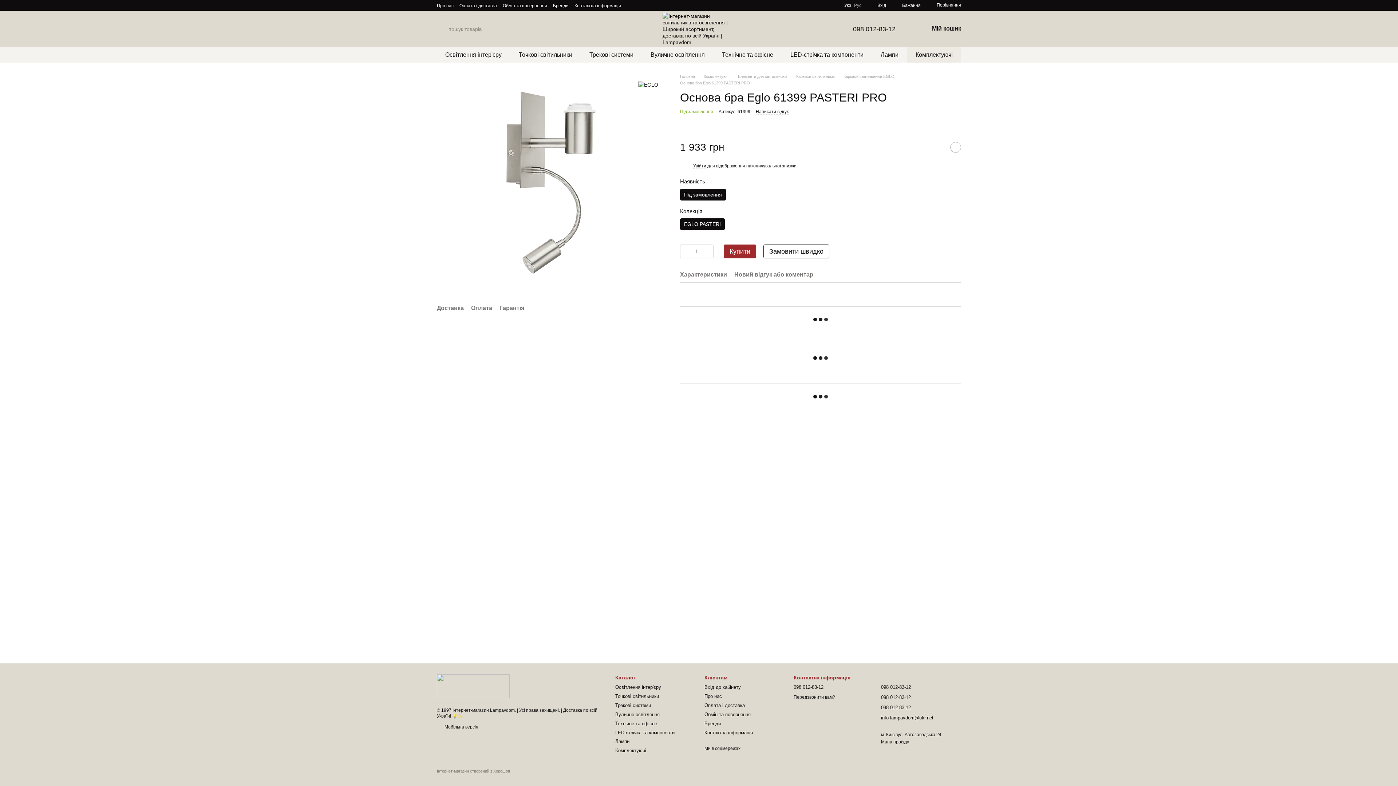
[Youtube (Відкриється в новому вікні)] (657, 5)
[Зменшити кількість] (685, 251)
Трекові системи (611, 55)
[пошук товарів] (443, 29)
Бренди (561, 5)
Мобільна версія (460, 727)
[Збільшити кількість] (708, 251)
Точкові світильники (545, 55)
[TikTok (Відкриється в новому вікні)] (640, 5)
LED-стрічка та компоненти (827, 55)
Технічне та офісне (747, 55)
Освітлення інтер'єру (473, 55)
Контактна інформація (597, 5)
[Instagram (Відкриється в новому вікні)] (631, 5)
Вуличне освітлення (678, 55)
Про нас (445, 5)
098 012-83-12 (874, 29)
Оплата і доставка (478, 5)
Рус (857, 5)
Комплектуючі (934, 55)
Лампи (890, 55)
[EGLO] (648, 84)
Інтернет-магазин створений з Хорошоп (473, 771)
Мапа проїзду (895, 742)
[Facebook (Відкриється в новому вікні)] (649, 5)
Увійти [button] (699, 165)
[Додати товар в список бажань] (955, 147)
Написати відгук (772, 111)
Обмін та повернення (525, 5)
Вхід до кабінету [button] (722, 687)
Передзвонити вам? (814, 697)
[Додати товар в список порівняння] (937, 147)
